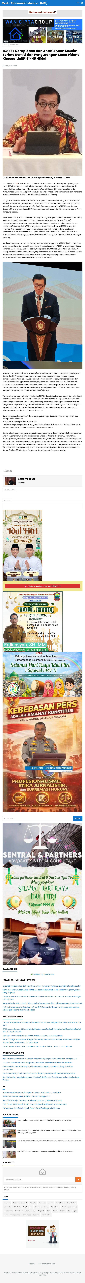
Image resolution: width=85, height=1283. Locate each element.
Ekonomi (42, 1203)
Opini (64, 1207)
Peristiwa (18, 1211)
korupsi (36, 1215)
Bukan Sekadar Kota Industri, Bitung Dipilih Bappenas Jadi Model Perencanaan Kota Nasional (42, 1003)
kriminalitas (46, 1215)
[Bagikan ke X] (9, 471)
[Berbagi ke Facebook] (11, 471)
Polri (34, 1211)
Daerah (24, 1203)
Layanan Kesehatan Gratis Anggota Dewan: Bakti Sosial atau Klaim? (32, 1092)
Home (5, 45)
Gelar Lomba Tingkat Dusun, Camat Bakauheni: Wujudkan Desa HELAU (44, 1120)
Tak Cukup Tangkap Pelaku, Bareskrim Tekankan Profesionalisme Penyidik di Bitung (49, 1141)
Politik (27, 1211)
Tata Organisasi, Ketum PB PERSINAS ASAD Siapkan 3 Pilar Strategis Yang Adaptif (37, 1046)
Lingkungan (27, 1207)
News (46, 1207)
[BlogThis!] (7, 471)
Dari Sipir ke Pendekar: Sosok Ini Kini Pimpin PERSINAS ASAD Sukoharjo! (33, 1035)
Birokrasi (7, 1203)
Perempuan (8, 1211)
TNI (69, 1211)
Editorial (33, 1203)
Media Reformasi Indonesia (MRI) (30, 1273)
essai (6, 1215)
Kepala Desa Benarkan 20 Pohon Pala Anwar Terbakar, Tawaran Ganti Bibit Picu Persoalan (42, 986)
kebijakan (27, 1215)
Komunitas (8, 1207)
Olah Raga (55, 1207)
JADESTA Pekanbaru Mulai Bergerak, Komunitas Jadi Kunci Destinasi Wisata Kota (37, 1062)
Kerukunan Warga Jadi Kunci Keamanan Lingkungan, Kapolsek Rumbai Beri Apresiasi (39, 1073)
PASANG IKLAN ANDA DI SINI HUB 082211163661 (44, 586)
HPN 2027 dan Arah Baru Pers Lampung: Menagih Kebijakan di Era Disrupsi (45, 1151)
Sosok (62, 1211)
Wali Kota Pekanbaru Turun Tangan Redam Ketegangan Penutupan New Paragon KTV (40, 1058)
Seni (48, 1211)
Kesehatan (71, 1203)
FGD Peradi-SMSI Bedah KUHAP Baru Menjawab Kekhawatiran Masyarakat (35, 1104)
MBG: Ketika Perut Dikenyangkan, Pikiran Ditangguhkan (26, 1096)
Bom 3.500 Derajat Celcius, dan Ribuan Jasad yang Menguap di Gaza (32, 1100)
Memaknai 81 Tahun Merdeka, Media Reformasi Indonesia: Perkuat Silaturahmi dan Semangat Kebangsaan (49, 1131)
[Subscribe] (78, 1179)
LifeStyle (17, 1207)
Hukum (50, 1203)
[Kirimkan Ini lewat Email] (5, 471)
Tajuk (74, 1211)
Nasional (38, 1207)
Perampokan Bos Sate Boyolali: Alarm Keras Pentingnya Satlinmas (31, 1108)
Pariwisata (73, 1207)
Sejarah (41, 1211)
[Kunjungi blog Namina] (42, 1233)
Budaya (16, 1203)
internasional (15, 1215)
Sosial (55, 1211)
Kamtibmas (60, 1203)
